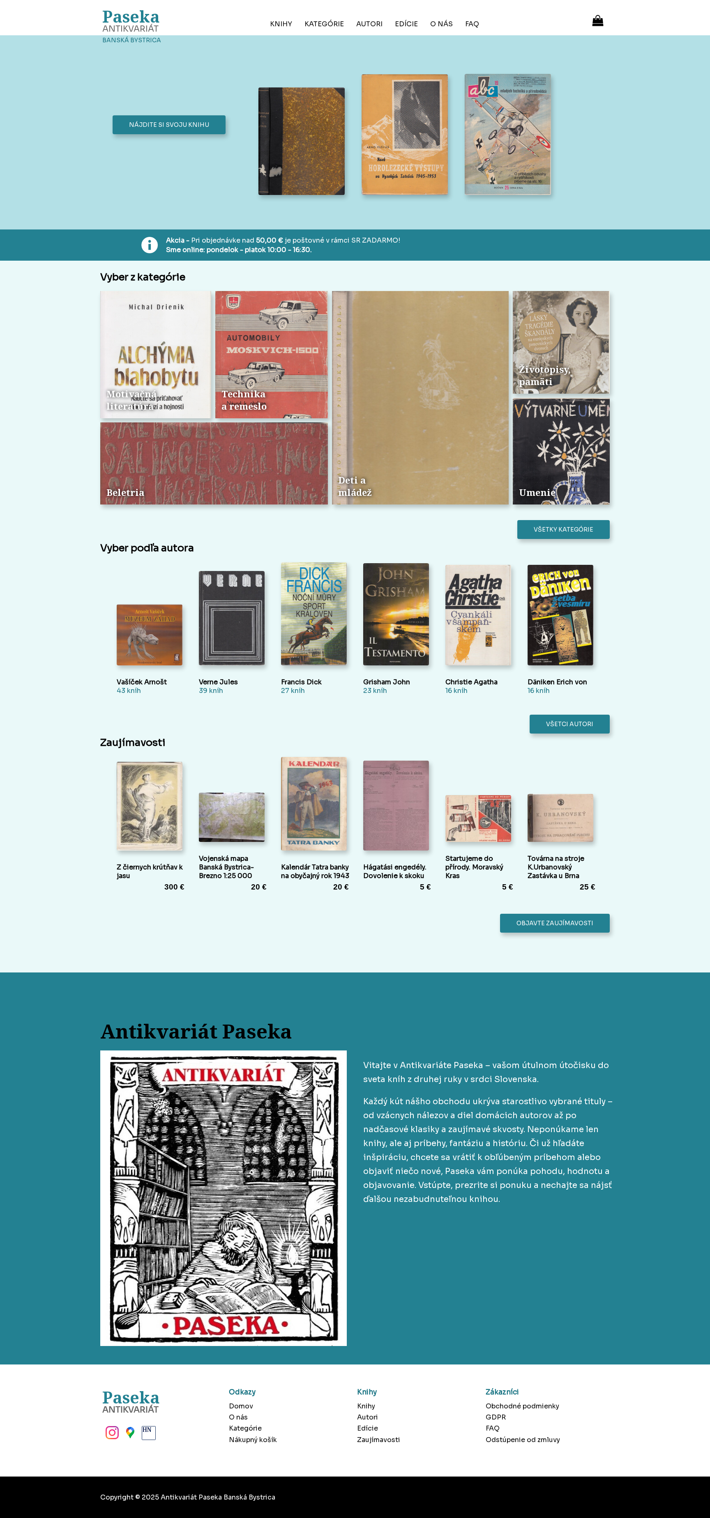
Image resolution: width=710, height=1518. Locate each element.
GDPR (496, 1417)
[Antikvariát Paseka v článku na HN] (147, 1435)
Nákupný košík (253, 1439)
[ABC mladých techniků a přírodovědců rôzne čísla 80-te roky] (510, 135)
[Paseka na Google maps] (129, 1435)
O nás (441, 24)
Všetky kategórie (563, 529)
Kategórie (324, 24)
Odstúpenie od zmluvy (523, 1439)
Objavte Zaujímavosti (554, 923)
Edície (406, 24)
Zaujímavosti (378, 1439)
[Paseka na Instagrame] (111, 1435)
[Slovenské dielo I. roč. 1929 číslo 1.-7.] (303, 142)
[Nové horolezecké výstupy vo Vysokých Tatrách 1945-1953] (407, 135)
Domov (241, 1406)
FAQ (472, 24)
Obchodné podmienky (522, 1406)
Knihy (281, 24)
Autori (369, 24)
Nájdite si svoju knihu (169, 124)
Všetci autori (569, 724)
